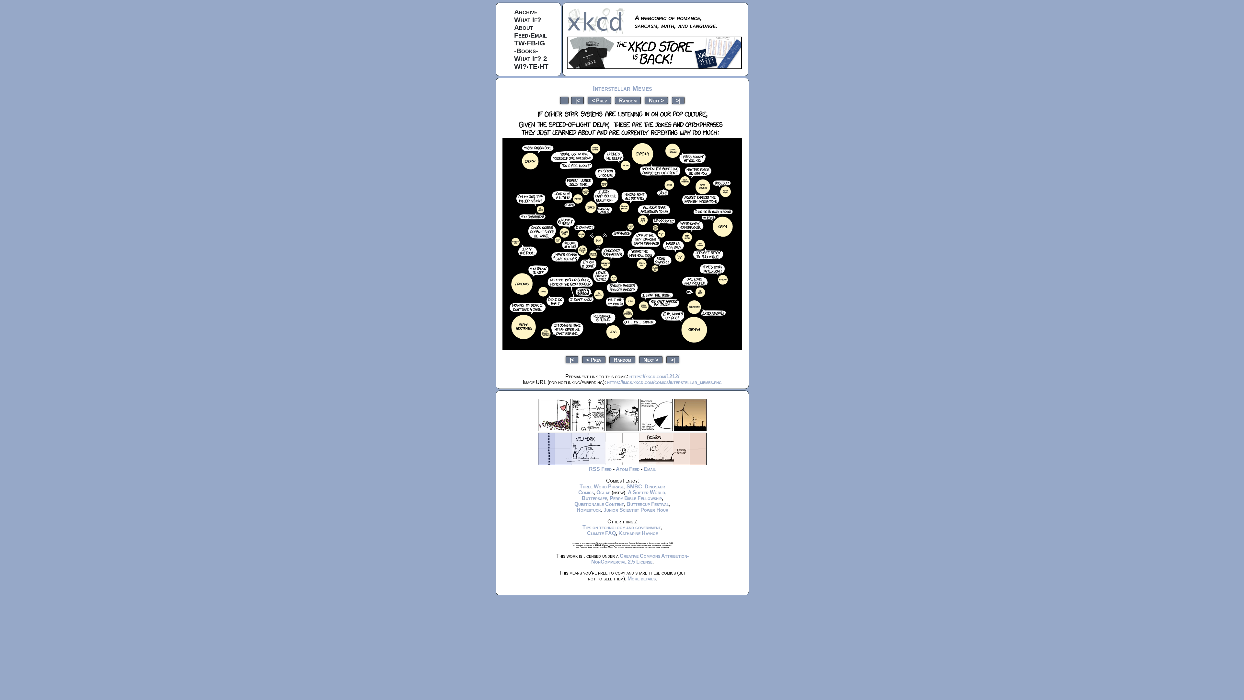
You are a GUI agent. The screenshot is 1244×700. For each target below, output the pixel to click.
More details (642, 578)
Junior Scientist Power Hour (636, 510)
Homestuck (589, 510)
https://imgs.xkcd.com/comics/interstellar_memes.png (664, 382)
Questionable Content (599, 504)
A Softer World (646, 492)
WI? (520, 66)
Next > (656, 100)
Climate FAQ (601, 533)
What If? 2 (530, 58)
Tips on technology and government (621, 527)
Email (538, 35)
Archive (525, 12)
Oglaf (603, 492)
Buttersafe (594, 498)
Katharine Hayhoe (638, 533)
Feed (521, 35)
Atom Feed (627, 469)
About (523, 27)
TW (519, 43)
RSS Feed (600, 469)
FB (531, 43)
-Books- (526, 50)
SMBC (634, 486)
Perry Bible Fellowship (636, 498)
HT (543, 66)
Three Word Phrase (602, 486)
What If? (527, 19)
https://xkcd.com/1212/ (654, 376)
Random (628, 100)
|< (577, 100)
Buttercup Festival (648, 504)
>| (678, 100)
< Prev (599, 100)
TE (533, 66)
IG (541, 43)
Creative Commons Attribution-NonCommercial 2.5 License (640, 559)
